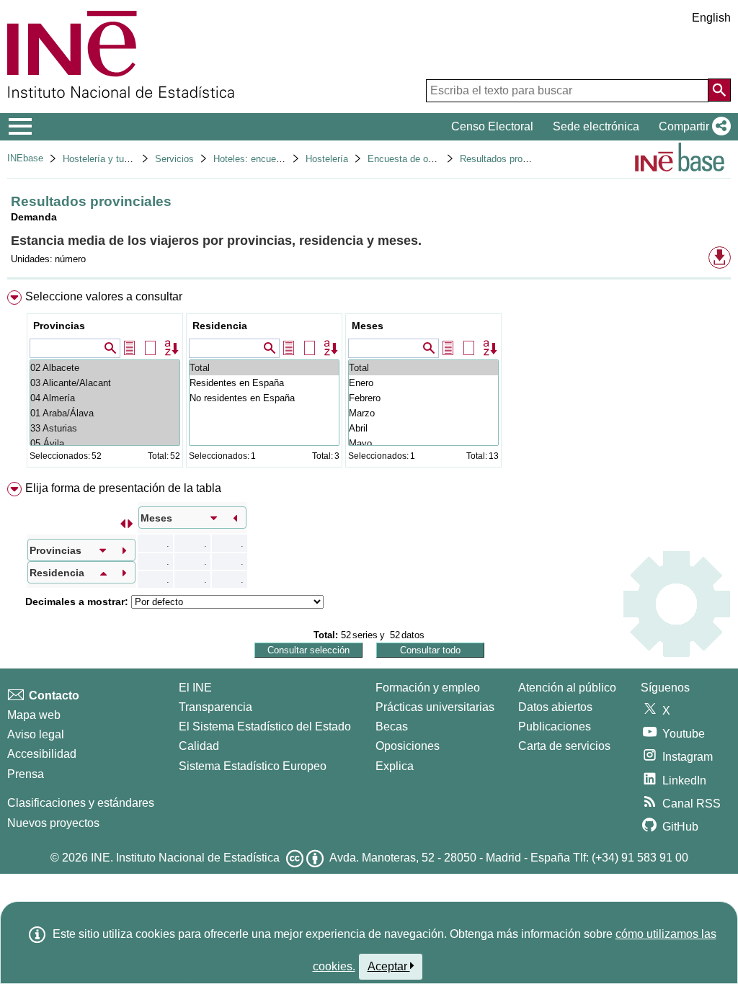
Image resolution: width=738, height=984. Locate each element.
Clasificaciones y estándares (80, 803)
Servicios (174, 158)
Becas (391, 726)
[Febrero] (423, 398)
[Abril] (423, 428)
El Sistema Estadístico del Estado (265, 726)
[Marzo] (423, 413)
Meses (367, 325)
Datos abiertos (555, 707)
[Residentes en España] (264, 382)
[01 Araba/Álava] (104, 413)
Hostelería (327, 158)
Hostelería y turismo (105, 158)
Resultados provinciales (509, 158)
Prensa (25, 774)
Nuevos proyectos (53, 823)
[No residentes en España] (264, 398)
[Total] (264, 367)
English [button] (711, 18)
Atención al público (567, 687)
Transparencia (215, 707)
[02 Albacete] (104, 367)
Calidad (199, 746)
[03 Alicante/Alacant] (104, 382)
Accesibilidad (41, 754)
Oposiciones (407, 746)
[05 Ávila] (104, 443)
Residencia (219, 325)
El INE (195, 687)
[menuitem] (369, 382)
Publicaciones (554, 726)
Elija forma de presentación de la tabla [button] (123, 488)
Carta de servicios (564, 746)
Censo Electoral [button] (492, 126)
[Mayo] (423, 443)
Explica (394, 766)
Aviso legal (35, 734)
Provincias (59, 325)
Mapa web (34, 715)
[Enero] (423, 382)
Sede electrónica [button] (596, 126)
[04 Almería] (104, 398)
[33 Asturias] (104, 428)
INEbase (25, 158)
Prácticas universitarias (434, 707)
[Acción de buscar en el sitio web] (719, 90)
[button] (692, 127)
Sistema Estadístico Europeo (252, 766)
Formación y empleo (427, 687)
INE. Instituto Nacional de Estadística (185, 857)
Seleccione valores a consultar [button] (103, 296)
